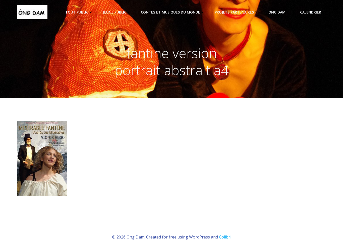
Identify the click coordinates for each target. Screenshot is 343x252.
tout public (76, 12)
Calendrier (310, 12)
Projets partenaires (234, 12)
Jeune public (114, 12)
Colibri (225, 237)
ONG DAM (276, 12)
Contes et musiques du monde (170, 12)
